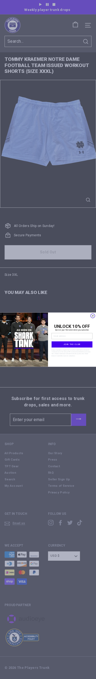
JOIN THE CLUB (72, 344)
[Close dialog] (93, 315)
